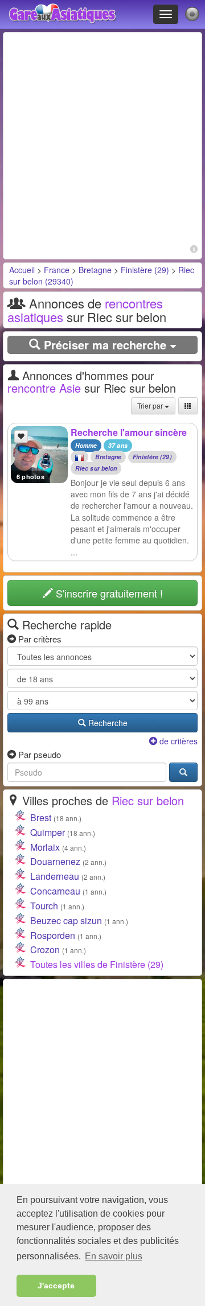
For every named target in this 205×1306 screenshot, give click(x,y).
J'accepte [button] (56, 1285)
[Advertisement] (102, 138)
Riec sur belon (96, 468)
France (56, 269)
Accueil (22, 269)
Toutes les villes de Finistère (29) (96, 964)
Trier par (151, 405)
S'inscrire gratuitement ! (108, 593)
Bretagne (95, 269)
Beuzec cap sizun (66, 920)
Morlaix (45, 847)
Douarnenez (55, 861)
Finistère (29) (145, 269)
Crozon (45, 949)
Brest (40, 817)
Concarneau (55, 890)
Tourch (44, 905)
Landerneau (54, 876)
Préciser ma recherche (105, 344)
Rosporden (52, 935)
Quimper (47, 832)
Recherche (107, 722)
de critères (177, 741)
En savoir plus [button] (113, 1256)
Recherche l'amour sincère (129, 432)
